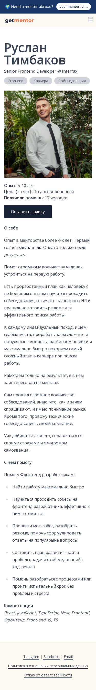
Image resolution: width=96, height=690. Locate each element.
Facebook (51, 656)
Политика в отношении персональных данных (48, 665)
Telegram (31, 656)
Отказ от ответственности (48, 675)
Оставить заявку (28, 211)
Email (68, 656)
